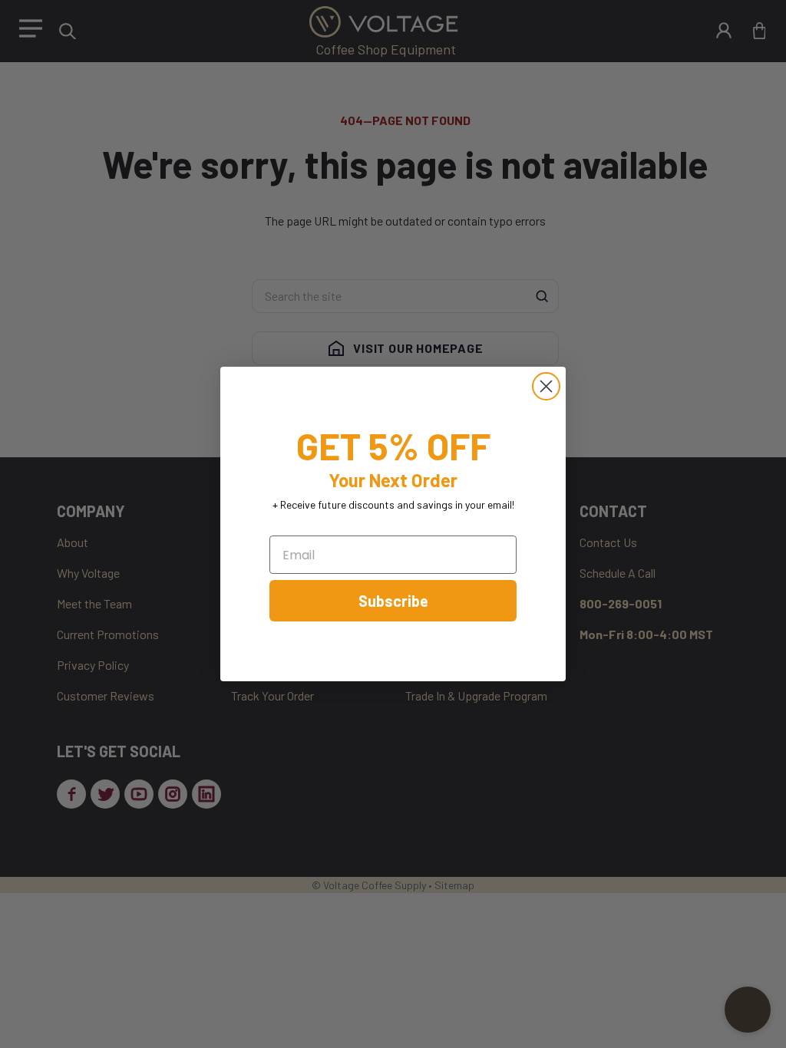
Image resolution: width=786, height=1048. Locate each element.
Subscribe (393, 601)
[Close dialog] (546, 386)
